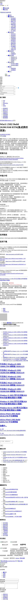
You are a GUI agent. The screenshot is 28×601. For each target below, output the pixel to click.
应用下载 (5, 599)
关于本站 (5, 522)
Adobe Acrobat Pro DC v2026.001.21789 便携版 (15, 451)
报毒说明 (5, 529)
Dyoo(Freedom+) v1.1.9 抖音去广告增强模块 (15, 359)
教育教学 (13, 40)
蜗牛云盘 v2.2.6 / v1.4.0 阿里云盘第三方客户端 (16, 360)
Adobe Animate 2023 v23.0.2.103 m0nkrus (13, 461)
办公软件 (13, 18)
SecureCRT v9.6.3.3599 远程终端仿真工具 (13, 460)
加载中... (3, 426)
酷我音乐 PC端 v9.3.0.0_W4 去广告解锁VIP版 (15, 357)
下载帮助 (5, 530)
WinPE (12, 61)
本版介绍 (5, 595)
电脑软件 (5, 113)
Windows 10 (14, 58)
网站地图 (22, 558)
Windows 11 (14, 57)
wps (4, 100)
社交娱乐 (13, 23)
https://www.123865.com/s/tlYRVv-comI (15, 261)
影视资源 (13, 68)
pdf (4, 104)
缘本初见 (9, 322)
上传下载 (13, 26)
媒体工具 (13, 21)
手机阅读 (13, 38)
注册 (1, 3)
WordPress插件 (14, 65)
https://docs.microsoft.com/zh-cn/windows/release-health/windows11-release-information (12, 158)
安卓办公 (13, 33)
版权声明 (5, 526)
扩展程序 (13, 54)
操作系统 (4, 120)
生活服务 (13, 46)
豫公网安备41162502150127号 (9, 561)
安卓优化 (13, 35)
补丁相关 (13, 30)
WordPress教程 (14, 63)
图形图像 (13, 19)
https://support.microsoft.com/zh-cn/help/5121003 (11, 164)
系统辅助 (13, 27)
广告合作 (5, 532)
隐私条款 (5, 527)
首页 (1, 120)
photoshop (5, 103)
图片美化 (13, 44)
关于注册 (5, 535)
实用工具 (13, 29)
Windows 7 (13, 59)
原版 (4, 310)
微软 (4, 308)
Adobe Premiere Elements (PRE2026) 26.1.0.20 (14, 454)
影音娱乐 (13, 37)
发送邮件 (2, 591)
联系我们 (5, 533)
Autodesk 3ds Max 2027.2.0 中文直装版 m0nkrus (15, 457)
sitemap (17, 558)
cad (4, 101)
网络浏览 (13, 24)
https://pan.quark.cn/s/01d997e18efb (14, 254)
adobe (4, 105)
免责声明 (5, 524)
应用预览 (5, 597)
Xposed (13, 52)
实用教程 (13, 70)
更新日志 (5, 594)
